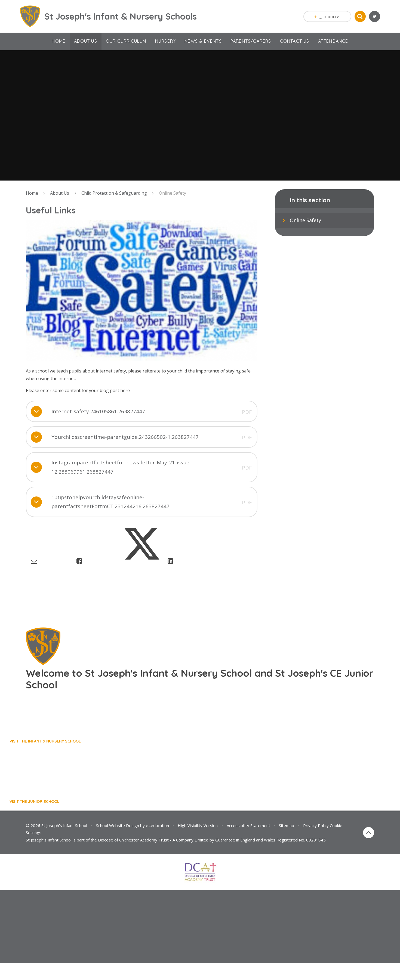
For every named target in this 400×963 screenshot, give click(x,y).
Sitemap (286, 825)
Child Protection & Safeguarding (114, 193)
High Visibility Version (198, 825)
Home (32, 193)
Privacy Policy (316, 825)
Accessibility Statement (248, 825)
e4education (157, 825)
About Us (59, 193)
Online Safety (172, 193)
